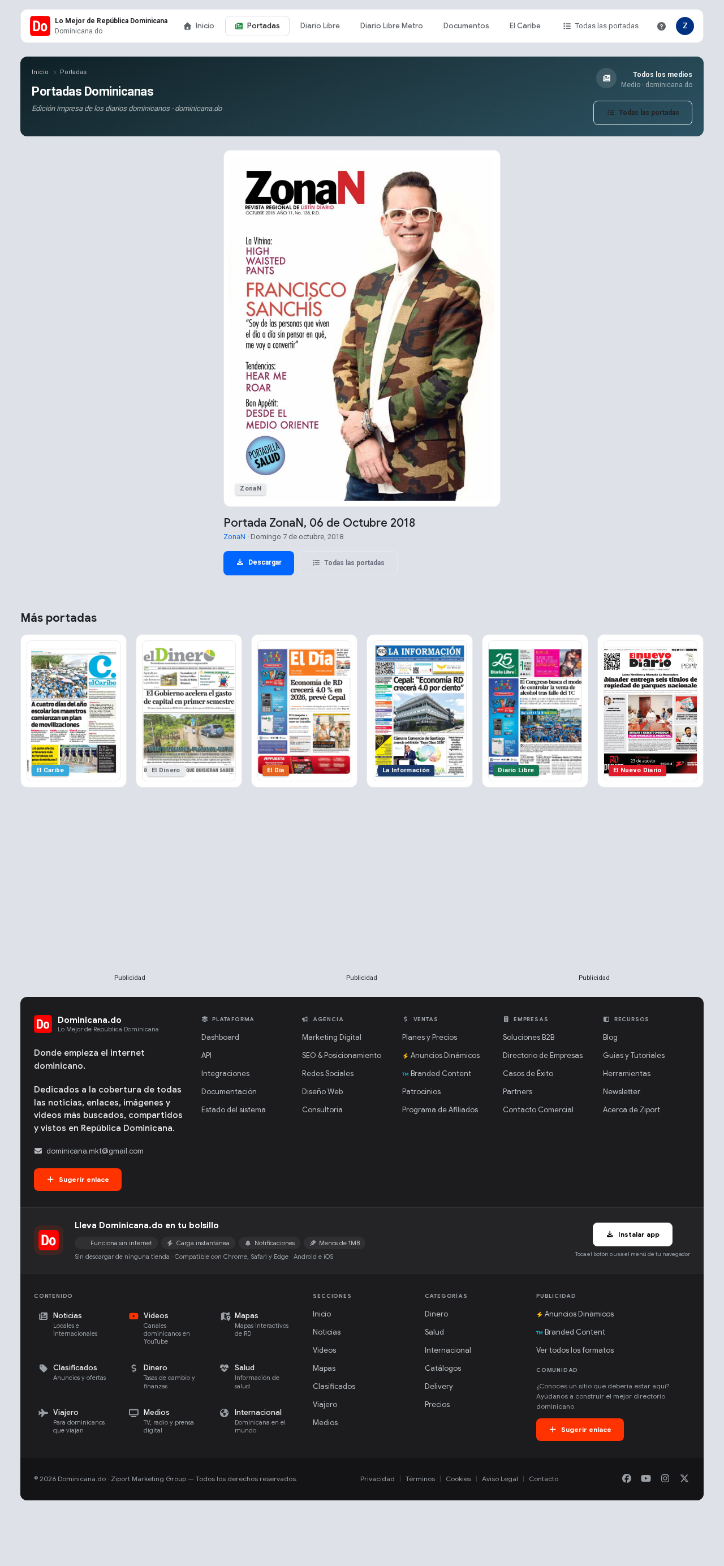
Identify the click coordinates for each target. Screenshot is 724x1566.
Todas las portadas (607, 25)
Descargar (264, 562)
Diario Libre (320, 26)
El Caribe (525, 26)
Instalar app (638, 1234)
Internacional (448, 1350)
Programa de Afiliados (440, 1110)
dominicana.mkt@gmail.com (95, 1151)
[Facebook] (626, 1479)
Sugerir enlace (83, 1179)
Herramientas (626, 1073)
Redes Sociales (328, 1073)
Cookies (458, 1478)
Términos (420, 1478)
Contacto (543, 1478)
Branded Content (441, 1073)
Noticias (327, 1332)
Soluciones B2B (528, 1037)
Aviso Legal (500, 1478)
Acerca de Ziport (631, 1110)
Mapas (324, 1368)
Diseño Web (322, 1091)
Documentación (229, 1091)
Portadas (263, 26)
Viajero (325, 1404)
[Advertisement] (129, 899)
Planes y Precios (429, 1037)
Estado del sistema (233, 1110)
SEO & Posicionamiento (341, 1055)
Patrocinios (421, 1091)
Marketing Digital (331, 1037)
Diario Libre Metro (391, 26)
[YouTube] (646, 1479)
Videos (324, 1350)
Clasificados (334, 1386)
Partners (517, 1091)
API (206, 1055)
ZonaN (234, 536)
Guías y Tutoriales (634, 1055)
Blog (610, 1037)
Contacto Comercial (538, 1110)
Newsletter (621, 1091)
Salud (434, 1332)
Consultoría (322, 1110)
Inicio (205, 26)
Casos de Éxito (528, 1073)
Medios (325, 1422)
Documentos (466, 26)
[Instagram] (665, 1479)
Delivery (439, 1386)
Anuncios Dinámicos (445, 1055)
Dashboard (220, 1037)
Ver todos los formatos (575, 1350)
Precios (437, 1404)
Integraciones (225, 1073)
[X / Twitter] (684, 1479)
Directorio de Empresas (543, 1055)
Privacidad (377, 1478)
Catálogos (443, 1368)
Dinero (436, 1314)
